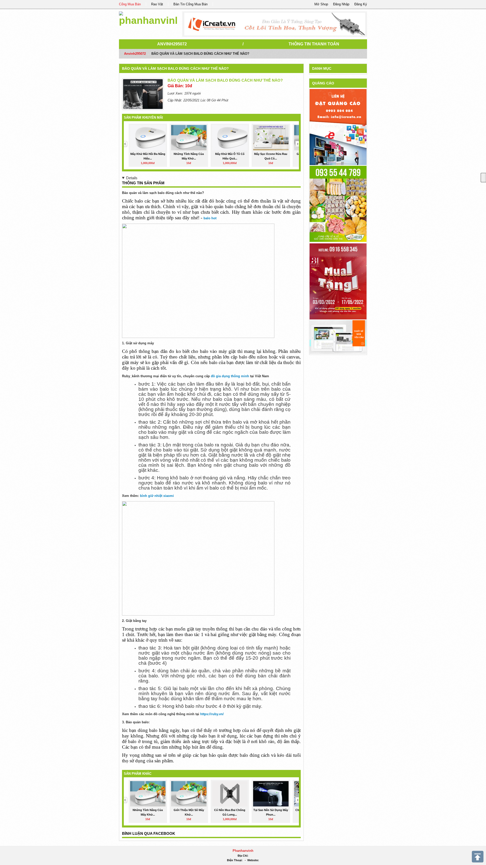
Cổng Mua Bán (130, 4)
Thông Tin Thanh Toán (314, 44)
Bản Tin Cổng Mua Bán (190, 4)
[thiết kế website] (274, 24)
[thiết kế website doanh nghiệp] (338, 337)
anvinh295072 (172, 44)
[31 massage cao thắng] (338, 281)
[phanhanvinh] (148, 17)
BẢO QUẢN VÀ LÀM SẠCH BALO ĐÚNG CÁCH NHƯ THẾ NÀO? (175, 68)
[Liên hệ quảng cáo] (338, 127)
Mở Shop (321, 4)
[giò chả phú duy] (338, 203)
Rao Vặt (157, 4)
